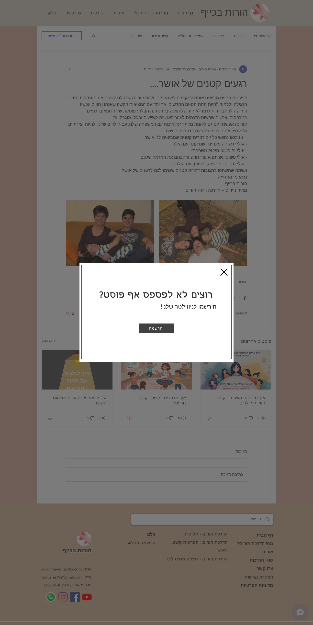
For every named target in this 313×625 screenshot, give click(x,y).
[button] (156, 328)
